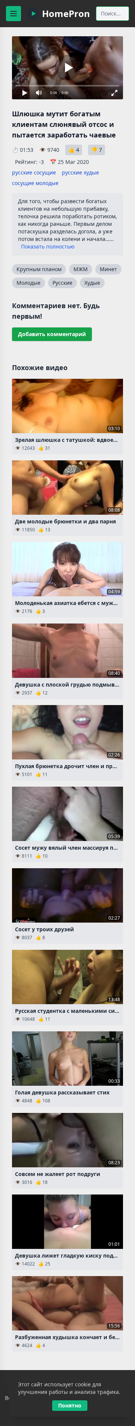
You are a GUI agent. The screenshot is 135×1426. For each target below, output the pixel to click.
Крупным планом (39, 269)
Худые (92, 282)
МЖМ (81, 269)
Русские (62, 282)
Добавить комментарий (52, 334)
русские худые (80, 172)
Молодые (28, 282)
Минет (108, 269)
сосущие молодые (35, 183)
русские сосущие (34, 172)
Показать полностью (48, 246)
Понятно (69, 1405)
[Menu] (13, 13)
